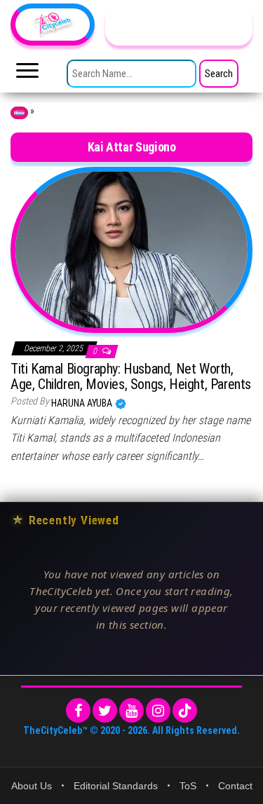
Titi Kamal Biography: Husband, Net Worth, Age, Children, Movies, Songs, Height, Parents (131, 376)
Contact (235, 785)
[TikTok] (185, 710)
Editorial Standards (116, 785)
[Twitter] (105, 710)
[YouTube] (131, 710)
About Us (31, 785)
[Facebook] (78, 710)
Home (19, 113)
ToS (188, 785)
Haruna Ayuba (82, 403)
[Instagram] (158, 710)
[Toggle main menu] (27, 74)
